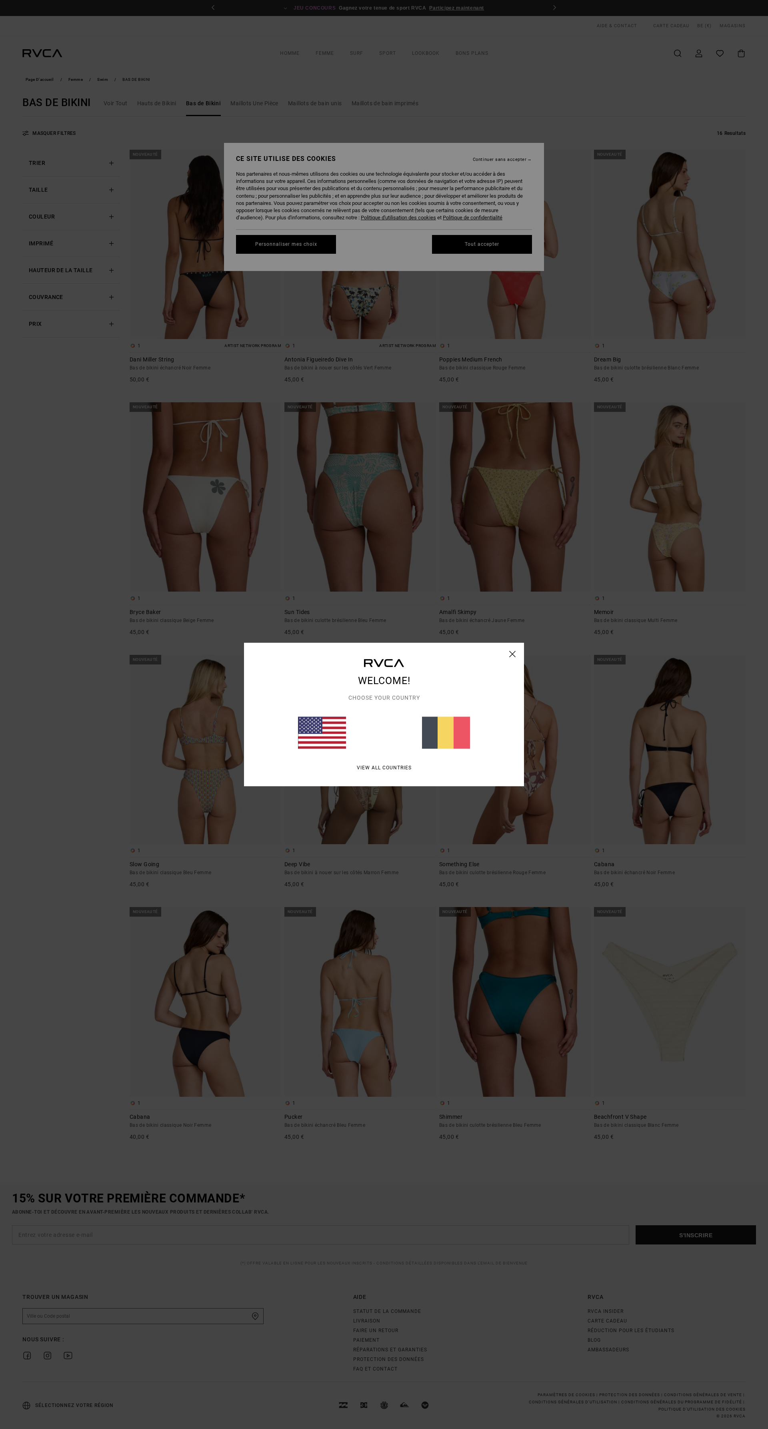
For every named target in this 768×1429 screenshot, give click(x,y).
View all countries (384, 768)
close (512, 654)
